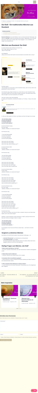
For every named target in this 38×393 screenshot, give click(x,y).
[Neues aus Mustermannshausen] (28, 78)
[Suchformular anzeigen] (19, 2)
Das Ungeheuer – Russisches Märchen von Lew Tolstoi (8, 275)
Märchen (9, 22)
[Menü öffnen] (34, 2)
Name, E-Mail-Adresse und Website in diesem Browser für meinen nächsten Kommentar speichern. (19, 337)
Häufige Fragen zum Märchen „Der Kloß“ (12, 33)
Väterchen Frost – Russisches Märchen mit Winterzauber (27, 300)
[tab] (18, 308)
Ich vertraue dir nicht (10, 104)
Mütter (9, 67)
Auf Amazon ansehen (10, 112)
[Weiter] (35, 296)
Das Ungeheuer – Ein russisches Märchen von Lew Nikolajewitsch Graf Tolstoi (29, 275)
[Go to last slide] (3, 296)
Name (2, 334)
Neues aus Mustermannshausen (30, 73)
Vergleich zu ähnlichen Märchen (10, 32)
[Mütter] (11, 71)
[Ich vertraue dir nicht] (19, 109)
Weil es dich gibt (6, 301)
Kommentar (3, 321)
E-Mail (21, 334)
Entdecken (28, 81)
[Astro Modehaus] (28, 64)
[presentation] (9, 290)
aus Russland (4, 22)
